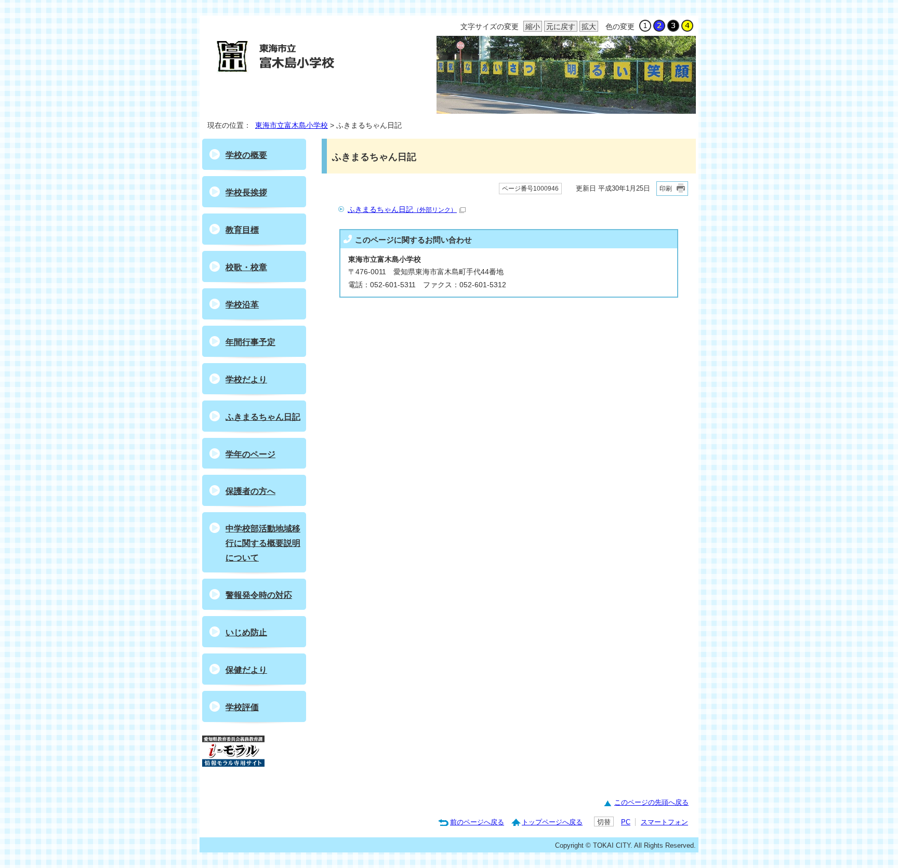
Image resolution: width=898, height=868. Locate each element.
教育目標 (242, 229)
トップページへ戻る (552, 822)
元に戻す (559, 27)
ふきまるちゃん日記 (402, 209)
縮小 (531, 27)
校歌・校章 (246, 267)
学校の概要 (246, 155)
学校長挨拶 (246, 192)
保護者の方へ (250, 491)
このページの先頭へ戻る (651, 802)
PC (625, 822)
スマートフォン (664, 822)
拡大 (587, 27)
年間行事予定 (250, 342)
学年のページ (250, 454)
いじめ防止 (246, 632)
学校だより (246, 379)
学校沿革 (242, 304)
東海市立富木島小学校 (291, 125)
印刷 (665, 188)
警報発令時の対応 (259, 595)
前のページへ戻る (477, 822)
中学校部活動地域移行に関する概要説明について (263, 543)
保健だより (246, 669)
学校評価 (242, 707)
